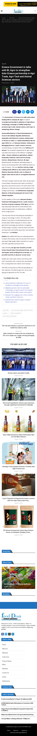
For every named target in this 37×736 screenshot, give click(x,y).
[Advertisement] (18, 42)
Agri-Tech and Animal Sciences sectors (22, 310)
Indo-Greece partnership (9, 316)
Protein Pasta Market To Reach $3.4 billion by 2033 (16, 699)
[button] (3, 577)
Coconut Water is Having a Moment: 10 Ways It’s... (16, 718)
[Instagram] (9, 634)
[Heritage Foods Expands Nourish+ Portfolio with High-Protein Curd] (18, 453)
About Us (15, 730)
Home (3, 18)
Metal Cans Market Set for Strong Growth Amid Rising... (17, 714)
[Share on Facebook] (19, 112)
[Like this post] (15, 112)
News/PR (12, 18)
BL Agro (5, 313)
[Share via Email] (32, 112)
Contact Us (24, 730)
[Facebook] (2, 634)
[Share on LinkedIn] (28, 112)
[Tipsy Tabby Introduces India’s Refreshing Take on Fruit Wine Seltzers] (18, 421)
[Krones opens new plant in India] (18, 359)
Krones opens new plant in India (18, 373)
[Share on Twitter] (23, 112)
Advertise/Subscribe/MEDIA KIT (18, 732)
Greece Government (15, 313)
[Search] (35, 11)
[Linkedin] (13, 634)
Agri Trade (6, 310)
